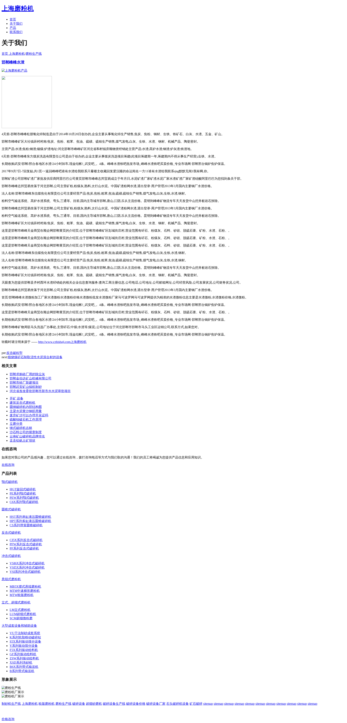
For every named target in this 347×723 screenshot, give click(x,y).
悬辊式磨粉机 (11, 579)
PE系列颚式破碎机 (23, 493)
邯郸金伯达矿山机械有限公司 (30, 378)
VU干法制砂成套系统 (25, 633)
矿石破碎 (196, 703)
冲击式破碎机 (11, 556)
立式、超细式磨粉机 (16, 602)
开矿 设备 (16, 398)
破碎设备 (78, 703)
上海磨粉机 (30, 703)
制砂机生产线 (11, 703)
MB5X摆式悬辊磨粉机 (25, 586)
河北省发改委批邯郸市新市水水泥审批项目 (40, 391)
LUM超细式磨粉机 (23, 614)
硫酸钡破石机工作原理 (26, 419)
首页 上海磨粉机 (13, 53)
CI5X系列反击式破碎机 (26, 540)
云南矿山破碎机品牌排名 (27, 436)
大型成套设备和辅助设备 (19, 625)
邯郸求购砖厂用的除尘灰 (27, 374)
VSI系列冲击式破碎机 (25, 571)
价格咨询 (8, 719)
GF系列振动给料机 (23, 654)
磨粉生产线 (34, 53)
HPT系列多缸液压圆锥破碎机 (30, 521)
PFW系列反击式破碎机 (26, 544)
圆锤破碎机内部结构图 (26, 407)
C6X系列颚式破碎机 (24, 502)
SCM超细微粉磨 (21, 618)
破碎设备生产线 (114, 703)
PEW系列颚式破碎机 (24, 497)
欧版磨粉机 (47, 703)
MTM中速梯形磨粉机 (25, 590)
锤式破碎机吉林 (21, 428)
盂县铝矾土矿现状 (22, 440)
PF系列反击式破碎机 (24, 548)
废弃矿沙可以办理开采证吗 (29, 415)
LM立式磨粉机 (20, 609)
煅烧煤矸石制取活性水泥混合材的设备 (35, 357)
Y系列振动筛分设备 (24, 645)
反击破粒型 (14, 353)
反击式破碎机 (11, 532)
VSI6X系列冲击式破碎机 (27, 563)
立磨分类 (16, 423)
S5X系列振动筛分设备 (25, 641)
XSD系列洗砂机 (21, 662)
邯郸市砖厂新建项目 (24, 382)
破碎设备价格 (135, 703)
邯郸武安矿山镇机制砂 (26, 386)
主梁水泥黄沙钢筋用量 (26, 411)
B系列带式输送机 (22, 671)
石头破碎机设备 (177, 703)
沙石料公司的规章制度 (26, 432)
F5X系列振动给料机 (24, 650)
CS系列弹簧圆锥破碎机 (26, 525)
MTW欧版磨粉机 (22, 595)
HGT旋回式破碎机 (23, 489)
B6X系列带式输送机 (24, 666)
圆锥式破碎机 (11, 509)
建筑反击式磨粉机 (22, 402)
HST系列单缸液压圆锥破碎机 (30, 516)
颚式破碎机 (10, 482)
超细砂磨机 (94, 703)
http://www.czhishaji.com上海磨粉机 (62, 342)
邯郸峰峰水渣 (13, 62)
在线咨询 (8, 464)
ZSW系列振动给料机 (24, 658)
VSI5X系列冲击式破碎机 (27, 567)
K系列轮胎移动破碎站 (25, 637)
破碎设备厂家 (155, 703)
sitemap (208, 703)
